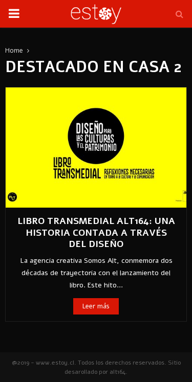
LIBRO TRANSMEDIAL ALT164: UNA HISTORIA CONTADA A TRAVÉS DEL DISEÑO (96, 232)
